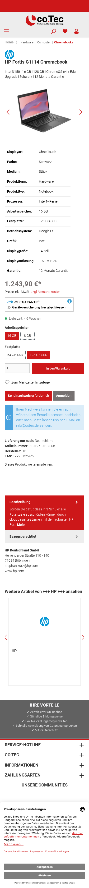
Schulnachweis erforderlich (28, 396)
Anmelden (63, 396)
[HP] (9, 54)
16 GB (11, 336)
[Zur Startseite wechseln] (44, 20)
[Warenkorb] (85, 29)
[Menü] (6, 31)
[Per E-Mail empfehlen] (51, 473)
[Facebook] (21, 795)
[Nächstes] (80, 112)
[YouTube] (56, 795)
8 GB (27, 336)
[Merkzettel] (65, 31)
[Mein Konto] (76, 31)
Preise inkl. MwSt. (33, 292)
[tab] (44, 512)
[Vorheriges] (8, 112)
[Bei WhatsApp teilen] (40, 473)
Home (9, 42)
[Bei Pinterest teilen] (30, 473)
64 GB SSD (15, 355)
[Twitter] (44, 795)
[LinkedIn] (67, 795)
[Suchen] (53, 31)
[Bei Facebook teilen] (9, 473)
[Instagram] (33, 795)
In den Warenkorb (58, 368)
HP (14, 651)
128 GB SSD (38, 355)
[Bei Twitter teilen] (19, 473)
